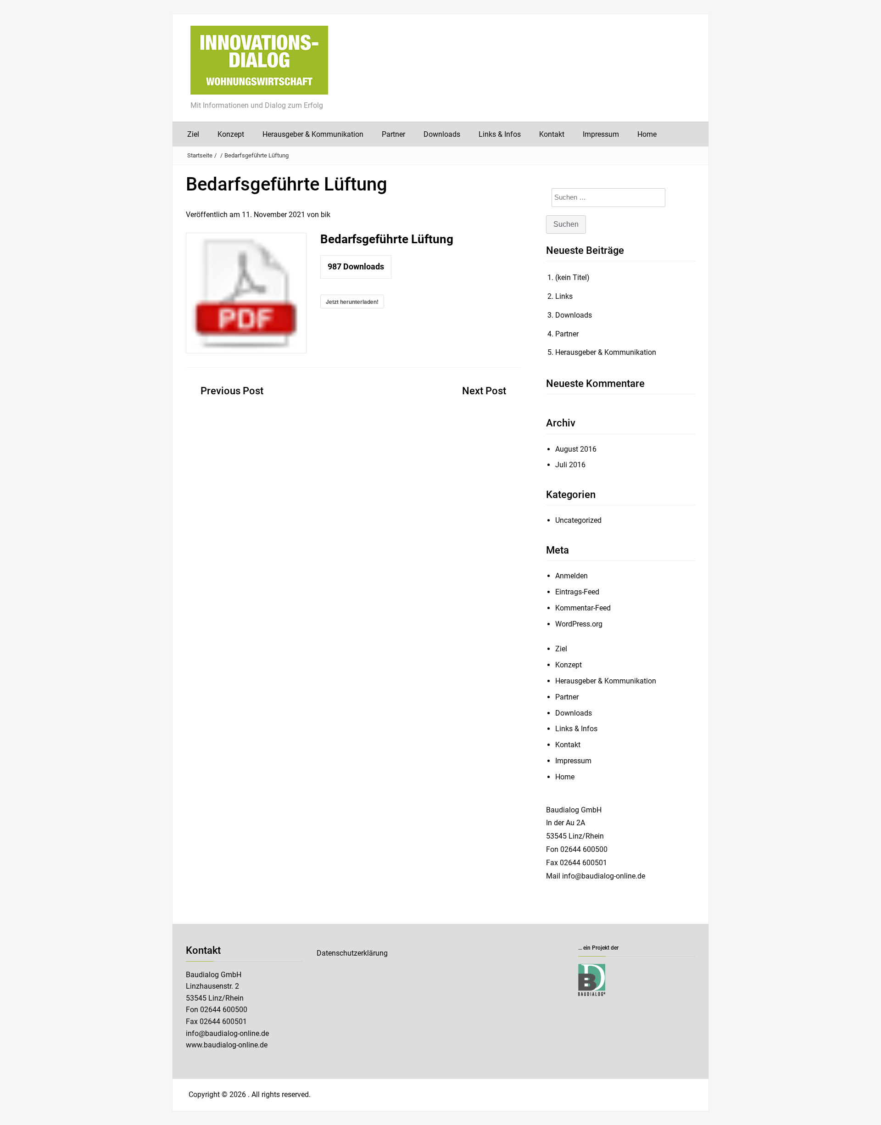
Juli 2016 (570, 464)
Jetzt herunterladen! (352, 301)
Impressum (601, 134)
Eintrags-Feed (577, 592)
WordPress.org (578, 624)
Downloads (442, 134)
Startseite (199, 155)
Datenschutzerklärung (352, 953)
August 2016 (576, 449)
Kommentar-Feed (583, 608)
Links (564, 296)
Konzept (230, 134)
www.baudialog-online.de (227, 1045)
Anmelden (571, 575)
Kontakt (551, 134)
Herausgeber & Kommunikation (312, 134)
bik (325, 214)
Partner (393, 134)
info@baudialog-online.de (227, 1033)
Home (647, 134)
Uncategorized (578, 520)
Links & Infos (500, 134)
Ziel (193, 134)
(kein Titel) (572, 277)
